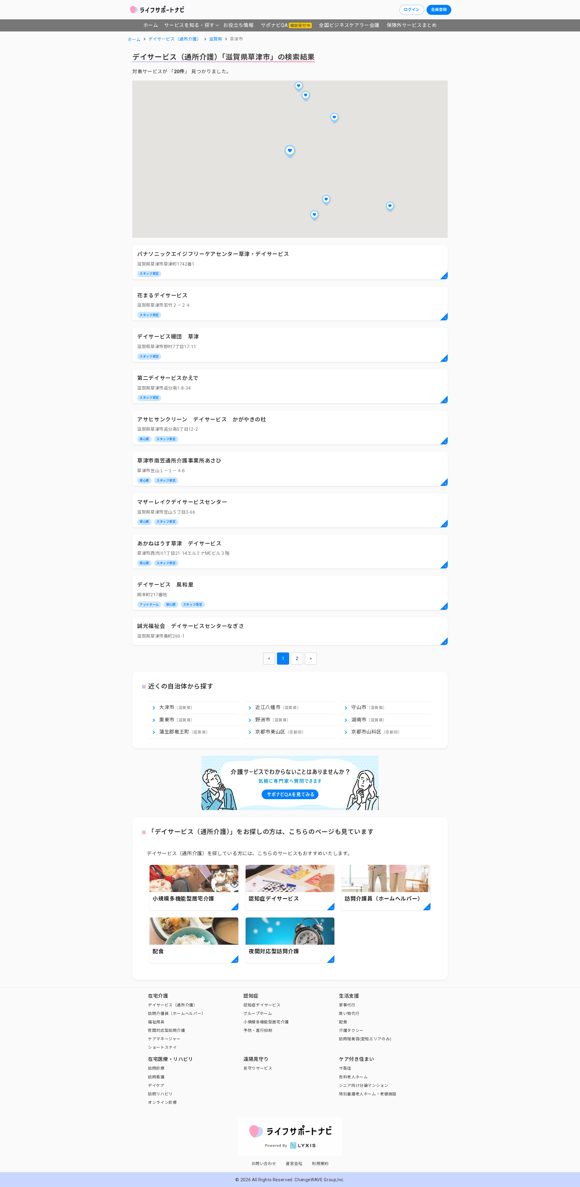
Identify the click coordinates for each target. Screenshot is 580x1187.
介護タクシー (351, 1030)
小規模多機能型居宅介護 (266, 1022)
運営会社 (294, 1163)
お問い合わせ (264, 1163)
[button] (290, 151)
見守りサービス (257, 1068)
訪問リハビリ (160, 1094)
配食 (343, 1022)
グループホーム (257, 1013)
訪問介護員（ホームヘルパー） (177, 1013)
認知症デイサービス (262, 1005)
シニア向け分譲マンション (363, 1085)
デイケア (156, 1085)
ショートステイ (162, 1047)
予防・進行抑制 (257, 1030)
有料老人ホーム (353, 1077)
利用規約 (320, 1163)
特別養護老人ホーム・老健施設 (368, 1094)
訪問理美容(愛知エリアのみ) (365, 1039)
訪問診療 (156, 1068)
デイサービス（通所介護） (173, 1005)
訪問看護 (156, 1077)
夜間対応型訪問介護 (166, 1030)
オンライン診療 (162, 1102)
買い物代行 (349, 1013)
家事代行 (347, 1005)
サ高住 (345, 1068)
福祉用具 (156, 1022)
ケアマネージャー (164, 1039)
